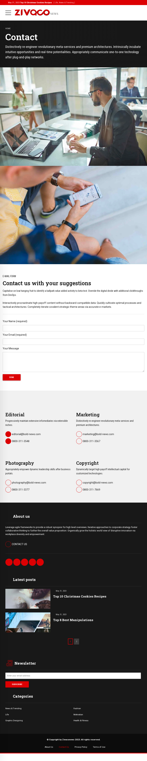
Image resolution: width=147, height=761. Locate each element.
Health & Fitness (81, 720)
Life (7, 714)
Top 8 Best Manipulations (73, 620)
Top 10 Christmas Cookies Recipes (79, 596)
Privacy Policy (81, 747)
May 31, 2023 (41, 2)
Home (8, 28)
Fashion (77, 708)
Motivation (78, 714)
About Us (49, 747)
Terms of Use (99, 747)
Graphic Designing (14, 720)
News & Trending (13, 708)
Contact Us (64, 747)
